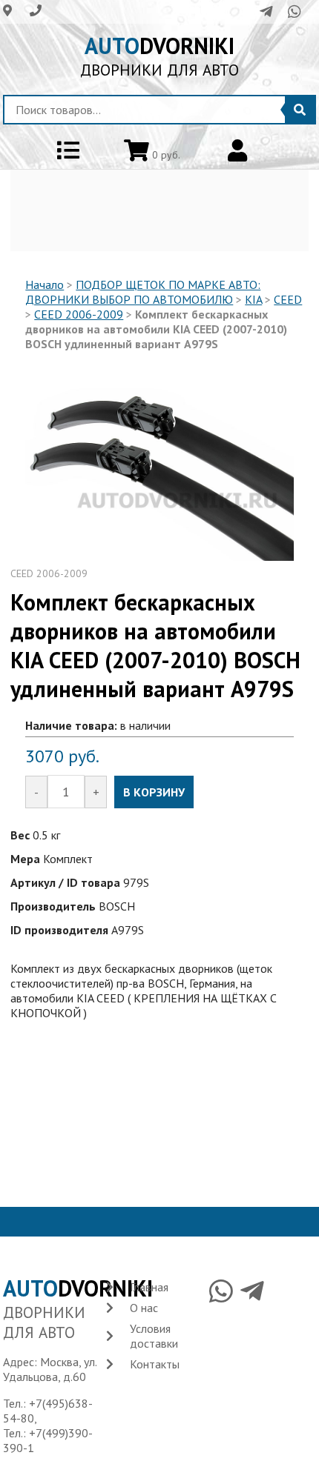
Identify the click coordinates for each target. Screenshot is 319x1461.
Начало (44, 284)
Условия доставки (154, 1336)
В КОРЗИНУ (154, 792)
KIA (253, 299)
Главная (149, 1286)
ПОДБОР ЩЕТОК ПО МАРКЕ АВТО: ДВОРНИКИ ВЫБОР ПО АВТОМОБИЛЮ (142, 292)
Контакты (155, 1364)
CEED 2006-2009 (78, 314)
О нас (144, 1307)
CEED (288, 299)
